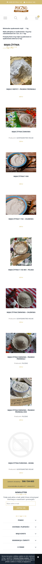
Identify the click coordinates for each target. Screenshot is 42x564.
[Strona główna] (21, 9)
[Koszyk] (37, 17)
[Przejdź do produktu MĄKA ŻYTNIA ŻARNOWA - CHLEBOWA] (21, 298)
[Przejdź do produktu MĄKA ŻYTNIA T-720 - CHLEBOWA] (21, 205)
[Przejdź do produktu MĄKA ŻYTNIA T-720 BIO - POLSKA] (21, 251)
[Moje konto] (26, 18)
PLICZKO (25, 363)
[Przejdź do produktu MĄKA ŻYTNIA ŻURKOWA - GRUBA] (21, 445)
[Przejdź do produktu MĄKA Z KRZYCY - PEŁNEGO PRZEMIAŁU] (21, 71)
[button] (5, 18)
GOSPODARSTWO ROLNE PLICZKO (25, 139)
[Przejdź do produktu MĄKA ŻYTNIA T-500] (21, 162)
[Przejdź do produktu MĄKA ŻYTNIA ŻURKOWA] (21, 118)
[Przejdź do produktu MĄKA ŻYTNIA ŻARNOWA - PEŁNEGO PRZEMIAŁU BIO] (21, 392)
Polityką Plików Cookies (21, 558)
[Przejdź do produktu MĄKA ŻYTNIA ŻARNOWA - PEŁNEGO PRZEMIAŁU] (21, 343)
